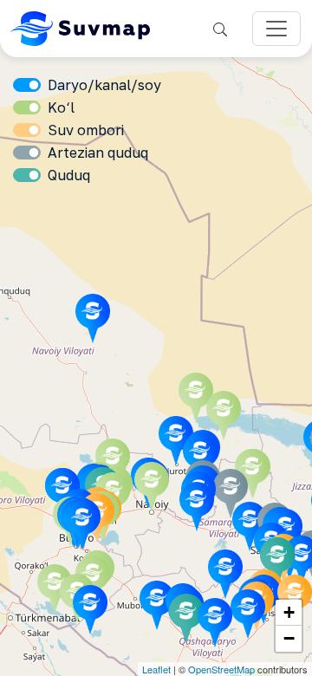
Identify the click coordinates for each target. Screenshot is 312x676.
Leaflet (156, 669)
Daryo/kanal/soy (104, 85)
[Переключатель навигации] (276, 28)
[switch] (27, 85)
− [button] (289, 638)
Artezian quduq (98, 152)
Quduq (69, 175)
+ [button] (289, 612)
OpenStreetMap (221, 669)
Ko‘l (61, 107)
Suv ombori (86, 130)
